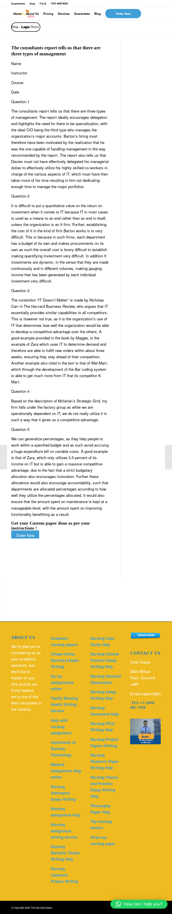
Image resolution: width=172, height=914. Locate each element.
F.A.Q (43, 3)
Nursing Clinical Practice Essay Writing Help (104, 660)
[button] (139, 904)
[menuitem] (17, 13)
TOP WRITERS (59, 3)
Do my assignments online (62, 682)
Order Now (25, 535)
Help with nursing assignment (61, 727)
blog (32, 3)
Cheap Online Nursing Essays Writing (65, 660)
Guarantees (18, 3)
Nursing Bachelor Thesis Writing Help (65, 853)
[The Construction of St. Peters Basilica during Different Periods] (3, 457)
